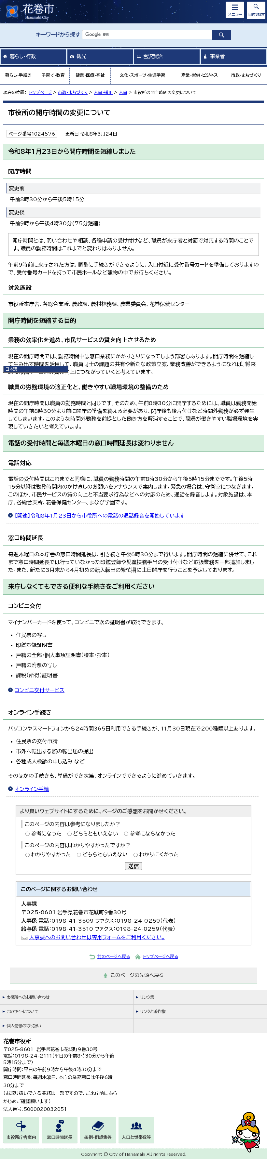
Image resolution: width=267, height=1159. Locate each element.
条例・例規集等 (98, 1137)
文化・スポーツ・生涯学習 (142, 75)
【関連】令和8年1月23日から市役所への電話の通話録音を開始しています (100, 515)
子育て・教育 (53, 75)
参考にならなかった (153, 833)
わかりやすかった (51, 854)
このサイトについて (22, 1011)
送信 (133, 866)
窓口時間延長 (59, 1137)
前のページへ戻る (113, 957)
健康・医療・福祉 (90, 75)
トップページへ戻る (160, 957)
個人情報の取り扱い (24, 1026)
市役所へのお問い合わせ (28, 997)
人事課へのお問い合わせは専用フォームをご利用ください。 (97, 937)
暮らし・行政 (23, 56)
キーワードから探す (58, 34)
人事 (123, 92)
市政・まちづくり (246, 75)
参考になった (46, 833)
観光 (81, 56)
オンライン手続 (32, 789)
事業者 (217, 56)
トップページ (40, 92)
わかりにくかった (159, 854)
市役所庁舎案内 (21, 1137)
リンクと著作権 (152, 1011)
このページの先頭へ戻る (137, 975)
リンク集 (147, 997)
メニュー (235, 14)
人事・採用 (103, 92)
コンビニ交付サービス (39, 690)
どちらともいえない (95, 833)
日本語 (11, 369)
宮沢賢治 (153, 56)
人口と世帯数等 (136, 1137)
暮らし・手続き (18, 75)
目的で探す (256, 14)
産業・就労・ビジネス (199, 75)
